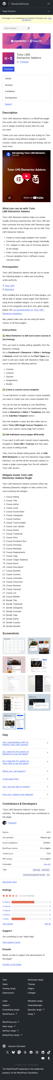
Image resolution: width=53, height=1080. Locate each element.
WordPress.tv (9, 1014)
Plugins (31, 988)
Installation (10, 91)
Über (4, 979)
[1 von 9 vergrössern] (22, 640)
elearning (36, 870)
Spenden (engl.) (36, 1009)
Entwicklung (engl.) (11, 1009)
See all (48, 924)
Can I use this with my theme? (16, 787)
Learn (5, 1001)
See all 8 (47, 864)
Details (8, 78)
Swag (31, 1014)
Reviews (9, 85)
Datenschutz (8, 993)
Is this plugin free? (10, 779)
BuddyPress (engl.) (12, 1035)
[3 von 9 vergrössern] (22, 659)
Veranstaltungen (35, 1005)
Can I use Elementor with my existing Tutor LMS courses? (15, 743)
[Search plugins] (28, 28)
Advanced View (9, 882)
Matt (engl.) (9, 1026)
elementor (46, 870)
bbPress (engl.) (10, 1030)
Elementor (9, 289)
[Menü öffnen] (49, 3)
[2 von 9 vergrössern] (47, 640)
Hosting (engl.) (9, 988)
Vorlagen (32, 993)
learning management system (34, 875)
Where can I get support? (14, 771)
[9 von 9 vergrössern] (22, 716)
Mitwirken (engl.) (35, 1001)
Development (11, 97)
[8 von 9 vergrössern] (47, 697)
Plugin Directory (9, 11)
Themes (31, 984)
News (5, 984)
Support (8, 104)
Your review (7, 924)
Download (8, 69)
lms (48, 875)
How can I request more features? (17, 794)
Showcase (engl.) (36, 979)
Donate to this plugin (11, 964)
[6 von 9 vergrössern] (47, 678)
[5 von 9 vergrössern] (22, 678)
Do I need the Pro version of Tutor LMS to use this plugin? (15, 762)
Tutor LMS (9, 285)
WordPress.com (10, 1022)
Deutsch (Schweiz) (17, 1046)
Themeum (24, 62)
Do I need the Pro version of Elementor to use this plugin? (15, 752)
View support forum (11, 942)
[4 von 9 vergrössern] (47, 659)
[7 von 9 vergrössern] (22, 697)
